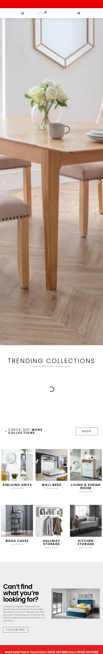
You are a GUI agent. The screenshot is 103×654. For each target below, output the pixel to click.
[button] (22, 13)
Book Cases (17, 541)
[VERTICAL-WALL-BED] (51, 389)
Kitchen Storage (86, 542)
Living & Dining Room (86, 486)
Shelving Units (17, 485)
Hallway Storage (51, 542)
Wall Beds (52, 485)
